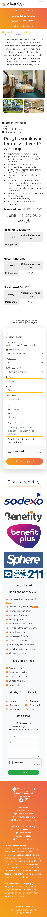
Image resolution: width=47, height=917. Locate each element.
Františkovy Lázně (30, 867)
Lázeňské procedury (25, 826)
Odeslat (23, 772)
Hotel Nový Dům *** (17, 229)
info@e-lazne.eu (23, 796)
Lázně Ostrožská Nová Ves (24, 864)
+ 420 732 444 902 (23, 793)
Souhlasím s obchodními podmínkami (21, 441)
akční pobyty (25, 26)
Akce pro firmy (25, 813)
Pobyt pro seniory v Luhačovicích (21, 893)
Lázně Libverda (27, 32)
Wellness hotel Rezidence (17, 870)
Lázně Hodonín (24, 877)
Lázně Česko (12, 32)
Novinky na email (24, 839)
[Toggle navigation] (41, 4)
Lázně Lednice (21, 861)
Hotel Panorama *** (16, 258)
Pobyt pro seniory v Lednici (18, 896)
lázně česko (25, 10)
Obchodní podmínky (25, 820)
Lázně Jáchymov (13, 848)
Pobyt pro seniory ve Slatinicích (20, 889)
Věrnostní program (24, 817)
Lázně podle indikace (24, 829)
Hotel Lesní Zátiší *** (17, 287)
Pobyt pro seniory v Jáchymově (20, 886)
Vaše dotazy (24, 836)
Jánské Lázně (19, 851)
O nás (25, 807)
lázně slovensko (24, 16)
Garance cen (24, 832)
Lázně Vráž (9, 877)
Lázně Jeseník (24, 855)
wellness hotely (24, 21)
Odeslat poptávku (24, 461)
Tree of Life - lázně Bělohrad (27, 874)
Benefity (25, 810)
